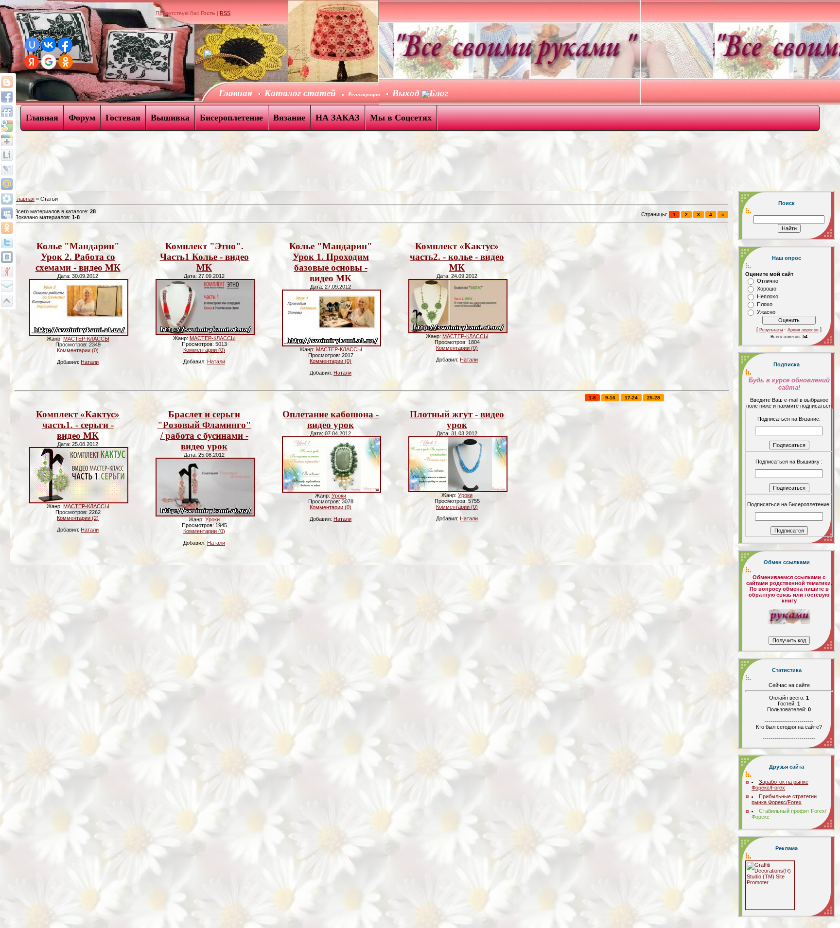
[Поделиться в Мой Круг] (7, 213)
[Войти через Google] (48, 61)
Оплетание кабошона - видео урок (330, 419)
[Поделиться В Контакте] (7, 257)
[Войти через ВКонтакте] (48, 44)
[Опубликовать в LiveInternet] (7, 169)
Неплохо (767, 296)
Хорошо (766, 289)
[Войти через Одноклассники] (65, 61)
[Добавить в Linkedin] (7, 155)
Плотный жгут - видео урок (457, 419)
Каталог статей (300, 93)
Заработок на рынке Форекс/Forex (780, 785)
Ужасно (766, 312)
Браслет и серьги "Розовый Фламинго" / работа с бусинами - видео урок (204, 430)
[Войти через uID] (32, 44)
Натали (90, 362)
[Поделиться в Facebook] (7, 97)
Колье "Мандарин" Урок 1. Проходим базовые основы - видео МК (330, 262)
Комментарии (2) (78, 518)
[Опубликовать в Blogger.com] (7, 82)
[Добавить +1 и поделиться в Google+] (7, 140)
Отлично (767, 281)
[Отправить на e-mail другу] (7, 286)
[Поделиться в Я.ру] (7, 271)
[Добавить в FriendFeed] (7, 111)
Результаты (771, 329)
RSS (225, 13)
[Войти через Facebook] (65, 44)
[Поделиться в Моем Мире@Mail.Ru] (7, 199)
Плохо (764, 304)
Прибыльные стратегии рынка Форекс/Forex (784, 799)
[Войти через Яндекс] (31, 61)
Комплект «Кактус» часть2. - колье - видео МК (457, 257)
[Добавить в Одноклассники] (7, 228)
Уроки (212, 519)
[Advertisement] (177, 164)
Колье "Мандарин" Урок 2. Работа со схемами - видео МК (78, 257)
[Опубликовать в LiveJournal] (7, 184)
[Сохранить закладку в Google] (7, 126)
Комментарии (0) (78, 350)
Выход (406, 93)
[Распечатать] (7, 301)
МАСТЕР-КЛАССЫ (86, 339)
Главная (25, 199)
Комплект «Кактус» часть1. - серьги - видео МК (78, 425)
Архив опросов (803, 329)
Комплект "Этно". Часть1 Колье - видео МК (204, 257)
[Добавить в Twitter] (7, 242)
